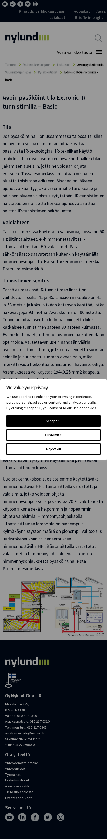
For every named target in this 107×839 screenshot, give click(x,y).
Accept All (53, 421)
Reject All (53, 449)
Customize (53, 435)
